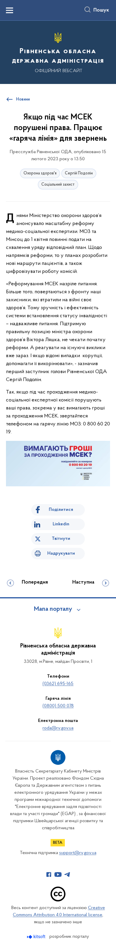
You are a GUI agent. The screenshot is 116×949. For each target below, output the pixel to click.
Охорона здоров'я (40, 173)
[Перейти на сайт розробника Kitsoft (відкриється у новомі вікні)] (36, 937)
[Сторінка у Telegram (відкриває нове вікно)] (67, 874)
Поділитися (61, 509)
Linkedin (61, 524)
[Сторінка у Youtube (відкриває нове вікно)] (58, 874)
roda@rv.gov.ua (58, 728)
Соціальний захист (58, 184)
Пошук (101, 10)
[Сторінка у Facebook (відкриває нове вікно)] (48, 874)
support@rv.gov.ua (77, 853)
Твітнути (61, 538)
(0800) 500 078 (58, 706)
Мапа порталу (53, 609)
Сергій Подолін (79, 173)
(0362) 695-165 (58, 683)
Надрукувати (61, 553)
